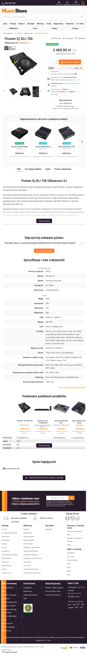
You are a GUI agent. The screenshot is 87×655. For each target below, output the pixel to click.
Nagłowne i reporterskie (31, 547)
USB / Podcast (28, 544)
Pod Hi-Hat (5, 536)
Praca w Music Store (52, 591)
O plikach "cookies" (9, 606)
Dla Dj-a (4, 569)
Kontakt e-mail (73, 596)
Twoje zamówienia (30, 595)
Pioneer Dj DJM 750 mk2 (19, 147)
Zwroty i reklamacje (9, 616)
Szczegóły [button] (76, 80)
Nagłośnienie (58, 24)
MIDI (68, 575)
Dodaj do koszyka (70, 62)
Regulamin (6, 598)
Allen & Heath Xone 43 (43, 147)
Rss (72, 518)
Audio (69, 571)
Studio (49, 24)
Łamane (4, 544)
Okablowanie (13, 28)
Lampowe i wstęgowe (30, 555)
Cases (69, 545)
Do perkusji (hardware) (9, 533)
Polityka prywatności (68, 504)
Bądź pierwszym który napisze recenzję (44, 477)
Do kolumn (5, 562)
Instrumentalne (72, 560)
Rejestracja (27, 591)
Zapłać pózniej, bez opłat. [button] (65, 54)
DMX (68, 564)
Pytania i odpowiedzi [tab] (62, 169)
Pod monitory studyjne (9, 555)
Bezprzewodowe (29, 540)
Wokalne (26, 529)
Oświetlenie (70, 24)
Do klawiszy (6, 551)
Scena (35, 28)
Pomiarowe (27, 562)
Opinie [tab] (48, 169)
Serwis (4, 620)
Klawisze (22, 24)
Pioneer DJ (50, 276)
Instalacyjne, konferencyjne (32, 558)
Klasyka (54, 28)
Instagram (77, 518)
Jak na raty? (54, 94)
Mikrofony (40, 24)
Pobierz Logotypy (8, 627)
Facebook (67, 518)
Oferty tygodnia (8, 588)
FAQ (25, 598)
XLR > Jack (70, 556)
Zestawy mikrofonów (30, 551)
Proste (4, 547)
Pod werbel (5, 540)
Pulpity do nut (6, 573)
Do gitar (4, 529)
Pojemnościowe (28, 536)
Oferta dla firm (7, 623)
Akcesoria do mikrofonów (32, 573)
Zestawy (75, 28)
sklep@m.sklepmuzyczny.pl (65, 106)
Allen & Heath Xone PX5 (66, 147)
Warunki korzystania (51, 506)
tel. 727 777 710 (74, 593)
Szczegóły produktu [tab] (33, 169)
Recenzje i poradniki (53, 595)
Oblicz (69, 89)
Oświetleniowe (7, 566)
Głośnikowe (71, 553)
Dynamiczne (27, 533)
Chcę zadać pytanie (44, 250)
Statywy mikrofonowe (30, 569)
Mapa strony (6, 630)
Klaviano (9, 650)
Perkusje (13, 24)
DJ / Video (80, 24)
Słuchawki (30, 24)
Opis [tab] (19, 169)
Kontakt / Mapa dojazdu (54, 588)
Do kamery (27, 566)
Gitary (5, 24)
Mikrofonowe (6, 558)
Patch (69, 567)
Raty (3, 591)
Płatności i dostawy (9, 595)
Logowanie (27, 588)
